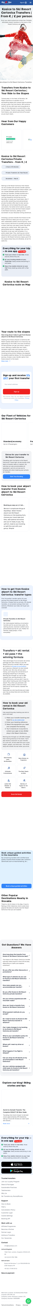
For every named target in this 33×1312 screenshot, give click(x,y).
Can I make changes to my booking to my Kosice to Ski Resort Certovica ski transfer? (15, 1029)
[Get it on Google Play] (16, 1170)
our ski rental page (18, 720)
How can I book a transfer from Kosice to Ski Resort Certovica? (14, 1006)
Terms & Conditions (7, 1305)
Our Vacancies (6, 1238)
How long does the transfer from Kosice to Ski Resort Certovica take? (15, 955)
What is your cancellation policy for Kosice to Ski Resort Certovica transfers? (15, 1037)
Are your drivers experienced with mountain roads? (14, 999)
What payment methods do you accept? (14, 1013)
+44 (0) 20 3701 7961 (10, 1257)
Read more (6, 1123)
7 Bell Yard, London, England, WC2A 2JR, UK (17, 1253)
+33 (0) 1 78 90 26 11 (10, 1268)
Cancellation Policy (8, 1210)
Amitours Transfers (8, 1235)
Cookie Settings (7, 1216)
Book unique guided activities (16, 886)
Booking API (5, 1219)
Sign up (16, 392)
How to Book (6, 1204)
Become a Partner (7, 1229)
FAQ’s (3, 1207)
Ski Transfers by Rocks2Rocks (12, 1196)
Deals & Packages (7, 1184)
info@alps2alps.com (10, 1246)
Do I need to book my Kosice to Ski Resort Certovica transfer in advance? (15, 1020)
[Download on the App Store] (16, 1164)
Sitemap (25, 1305)
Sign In (23, 3)
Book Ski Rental (16, 794)
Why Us (4, 1193)
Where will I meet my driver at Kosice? (13, 1045)
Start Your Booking (16, 476)
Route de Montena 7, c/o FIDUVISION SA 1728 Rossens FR (17, 1264)
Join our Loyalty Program (10, 1181)
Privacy (18, 1305)
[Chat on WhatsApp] (28, 1301)
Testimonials (5, 1190)
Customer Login (7, 1213)
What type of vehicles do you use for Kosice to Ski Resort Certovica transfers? (14, 978)
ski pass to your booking (19, 666)
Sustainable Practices (9, 1187)
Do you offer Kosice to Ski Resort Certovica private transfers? (14, 993)
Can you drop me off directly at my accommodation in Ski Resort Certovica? (15, 1059)
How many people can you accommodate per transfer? (12, 986)
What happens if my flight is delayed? (12, 1052)
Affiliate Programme (8, 1226)
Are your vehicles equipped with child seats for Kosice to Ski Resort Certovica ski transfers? (15, 1068)
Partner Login (6, 1232)
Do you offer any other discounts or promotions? (15, 971)
